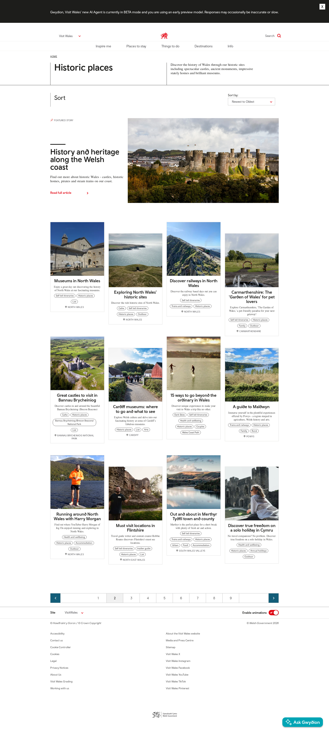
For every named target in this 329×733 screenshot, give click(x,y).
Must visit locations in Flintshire (135, 528)
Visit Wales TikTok (176, 681)
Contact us (56, 640)
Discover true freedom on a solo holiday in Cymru (251, 528)
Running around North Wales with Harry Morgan (77, 516)
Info (230, 46)
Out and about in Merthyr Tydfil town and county (193, 516)
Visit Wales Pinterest (177, 688)
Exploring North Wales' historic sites (135, 294)
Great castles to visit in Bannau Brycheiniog (77, 397)
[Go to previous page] (55, 598)
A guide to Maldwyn (252, 406)
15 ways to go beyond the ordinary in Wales (193, 397)
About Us (55, 674)
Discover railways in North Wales (193, 283)
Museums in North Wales (77, 280)
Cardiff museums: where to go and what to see (135, 409)
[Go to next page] (274, 598)
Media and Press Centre (179, 640)
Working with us (59, 688)
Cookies (54, 654)
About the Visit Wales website (183, 633)
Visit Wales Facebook (178, 667)
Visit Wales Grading (61, 681)
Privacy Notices (59, 667)
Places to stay (136, 46)
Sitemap (170, 647)
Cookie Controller (60, 647)
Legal (53, 660)
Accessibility (57, 633)
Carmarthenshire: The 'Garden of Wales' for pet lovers (252, 297)
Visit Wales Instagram (178, 660)
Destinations (203, 46)
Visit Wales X (173, 654)
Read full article (60, 192)
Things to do (170, 46)
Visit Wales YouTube (177, 674)
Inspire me (103, 46)
